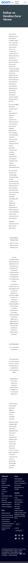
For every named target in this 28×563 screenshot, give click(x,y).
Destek (16, 493)
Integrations (5, 487)
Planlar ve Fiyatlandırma (20, 483)
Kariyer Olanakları (6, 485)
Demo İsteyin (17, 485)
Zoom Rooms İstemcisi (7, 515)
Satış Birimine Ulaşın (19, 481)
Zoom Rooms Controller (7, 517)
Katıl (12, 2)
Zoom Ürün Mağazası (7, 506)
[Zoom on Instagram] (22, 538)
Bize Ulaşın (17, 506)
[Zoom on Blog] (16, 535)
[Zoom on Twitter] (22, 535)
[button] (17, 524)
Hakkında (5, 476)
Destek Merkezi (18, 500)
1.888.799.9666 (18, 479)
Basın (3, 494)
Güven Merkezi (5, 552)
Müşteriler (4, 481)
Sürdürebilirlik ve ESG (7, 496)
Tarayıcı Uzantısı (6, 519)
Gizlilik (20, 550)
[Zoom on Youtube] (16, 538)
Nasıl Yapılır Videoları (7, 502)
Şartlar (16, 550)
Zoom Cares (5, 498)
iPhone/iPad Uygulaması (8, 523)
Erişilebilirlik (17, 508)
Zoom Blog (4, 479)
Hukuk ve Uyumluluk (13, 553)
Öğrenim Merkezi (18, 502)
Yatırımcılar (4, 491)
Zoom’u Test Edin (18, 495)
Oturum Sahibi (17, 2)
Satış (16, 476)
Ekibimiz (4, 483)
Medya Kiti (4, 500)
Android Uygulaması (6, 526)
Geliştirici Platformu (6, 504)
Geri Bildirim (17, 504)
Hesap (16, 498)
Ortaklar (4, 489)
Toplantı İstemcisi (6, 513)
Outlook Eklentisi (6, 521)
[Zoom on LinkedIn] (19, 535)
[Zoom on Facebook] (19, 538)
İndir (3, 510)
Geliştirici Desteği (18, 510)
